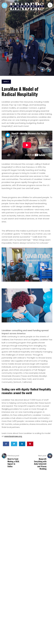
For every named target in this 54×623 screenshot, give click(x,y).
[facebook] (6, 444)
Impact (6, 82)
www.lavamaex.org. (13, 436)
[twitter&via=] (14, 444)
